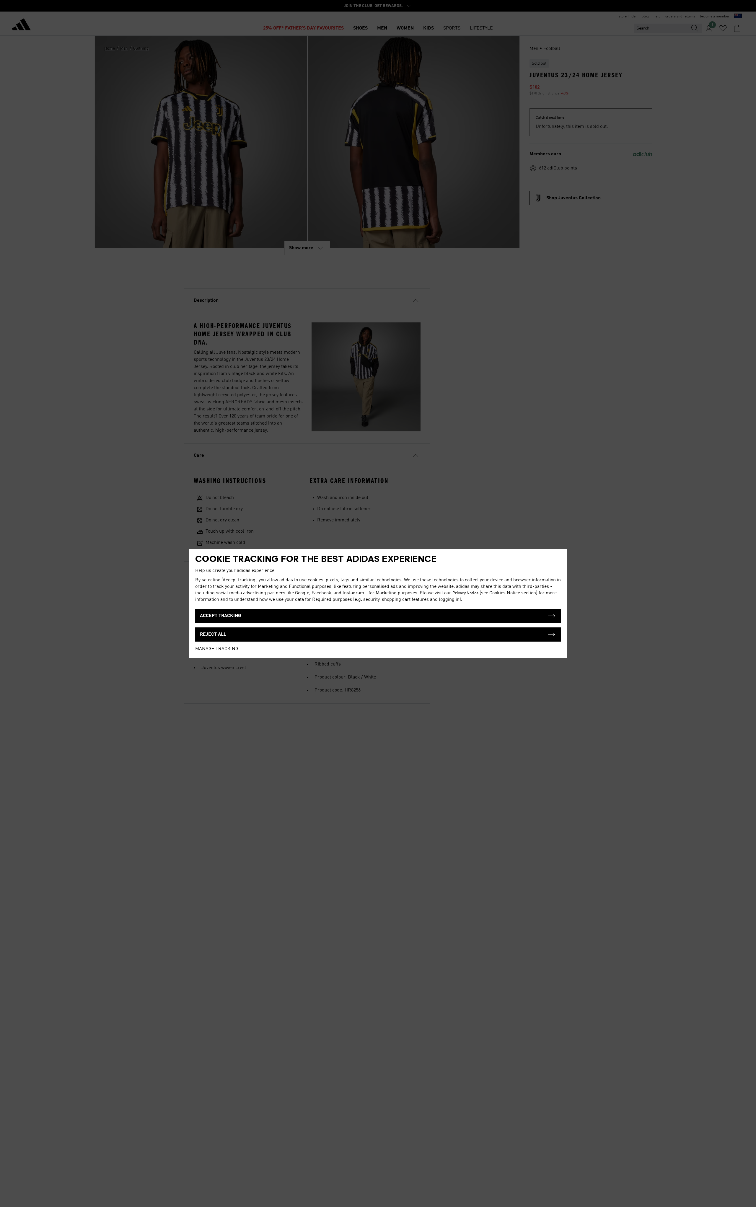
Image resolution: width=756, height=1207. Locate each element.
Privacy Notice (465, 593)
